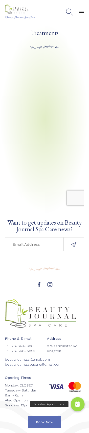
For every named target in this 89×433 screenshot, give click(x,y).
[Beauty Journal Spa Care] (20, 9)
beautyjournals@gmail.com (27, 359)
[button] (74, 244)
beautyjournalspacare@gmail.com (33, 364)
